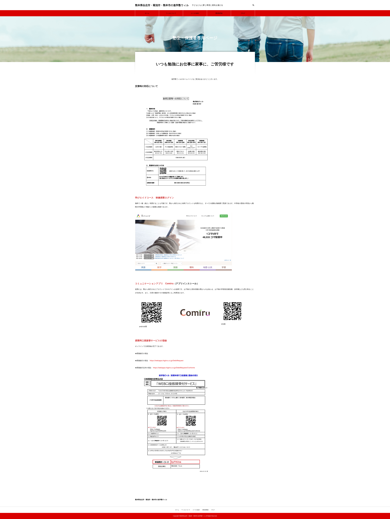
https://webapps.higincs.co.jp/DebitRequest (166, 360)
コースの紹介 (195, 13)
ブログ (243, 13)
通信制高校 (219, 13)
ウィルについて (171, 13)
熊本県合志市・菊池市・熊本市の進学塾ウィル (162, 5)
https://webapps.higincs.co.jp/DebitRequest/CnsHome (174, 368)
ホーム (147, 13)
